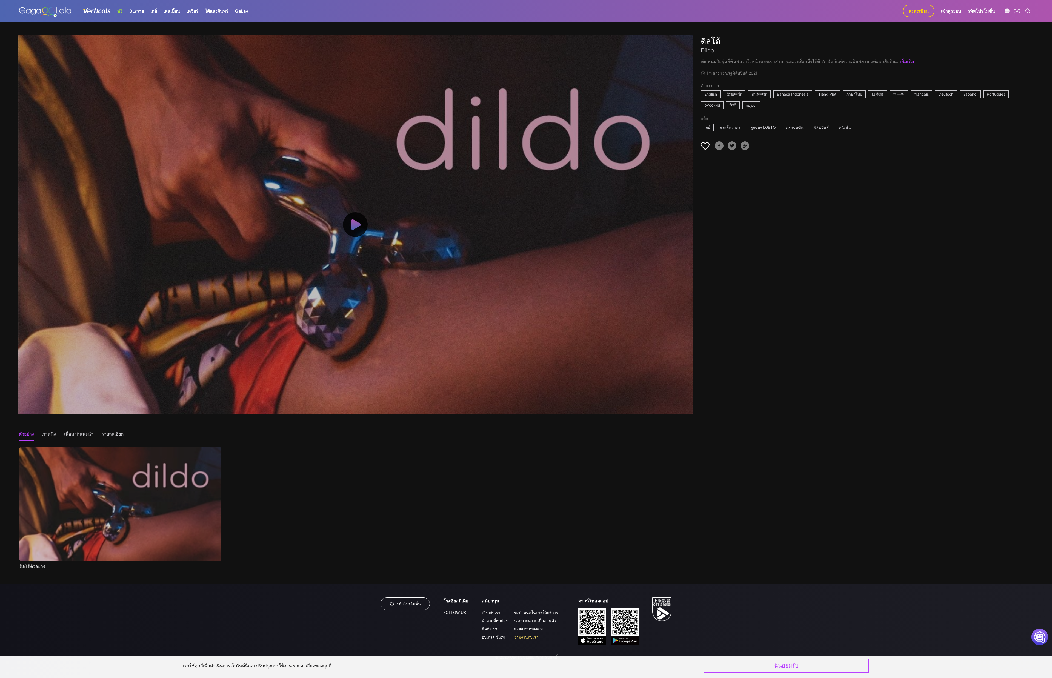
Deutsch (946, 94)
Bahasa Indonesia (792, 94)
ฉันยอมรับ (786, 665)
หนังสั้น (845, 127)
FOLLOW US (455, 612)
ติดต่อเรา (489, 628)
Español (970, 94)
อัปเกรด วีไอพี (493, 637)
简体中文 (759, 94)
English (710, 94)
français (921, 94)
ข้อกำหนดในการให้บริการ (536, 612)
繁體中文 (734, 94)
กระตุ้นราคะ (730, 127)
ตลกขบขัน (795, 127)
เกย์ (153, 11)
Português (996, 94)
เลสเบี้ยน (172, 11)
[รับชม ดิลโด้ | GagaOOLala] (45, 11)
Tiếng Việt (827, 94)
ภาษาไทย (854, 94)
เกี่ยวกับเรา (491, 612)
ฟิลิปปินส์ (821, 127)
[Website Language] (1007, 11)
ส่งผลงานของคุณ (528, 628)
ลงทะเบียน (919, 11)
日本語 (877, 94)
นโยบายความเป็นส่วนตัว (535, 620)
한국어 (899, 94)
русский (712, 105)
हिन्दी (733, 105)
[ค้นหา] (1027, 11)
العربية (751, 105)
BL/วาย (136, 11)
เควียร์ (192, 11)
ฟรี (120, 11)
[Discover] (1017, 11)
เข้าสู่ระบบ (951, 11)
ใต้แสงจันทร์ (216, 11)
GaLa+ (242, 11)
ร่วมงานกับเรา (526, 637)
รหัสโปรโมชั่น (981, 11)
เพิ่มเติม (907, 61)
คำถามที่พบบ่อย (495, 620)
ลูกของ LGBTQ (763, 127)
